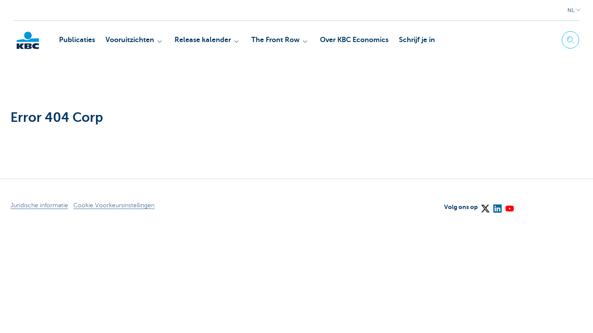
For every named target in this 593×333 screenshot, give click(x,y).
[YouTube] (509, 205)
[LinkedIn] (497, 205)
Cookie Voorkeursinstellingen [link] (114, 205)
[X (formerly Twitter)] (485, 205)
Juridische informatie (39, 205)
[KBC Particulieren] (28, 40)
